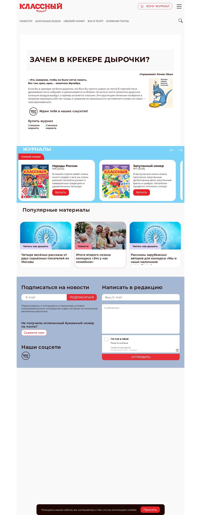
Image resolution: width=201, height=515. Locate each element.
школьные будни (48, 21)
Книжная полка (117, 21)
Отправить (140, 357)
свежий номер (74, 21)
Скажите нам (34, 332)
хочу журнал (157, 6)
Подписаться (82, 297)
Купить (60, 192)
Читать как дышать (35, 246)
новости (26, 21)
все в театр (95, 21)
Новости (83, 246)
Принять (150, 509)
